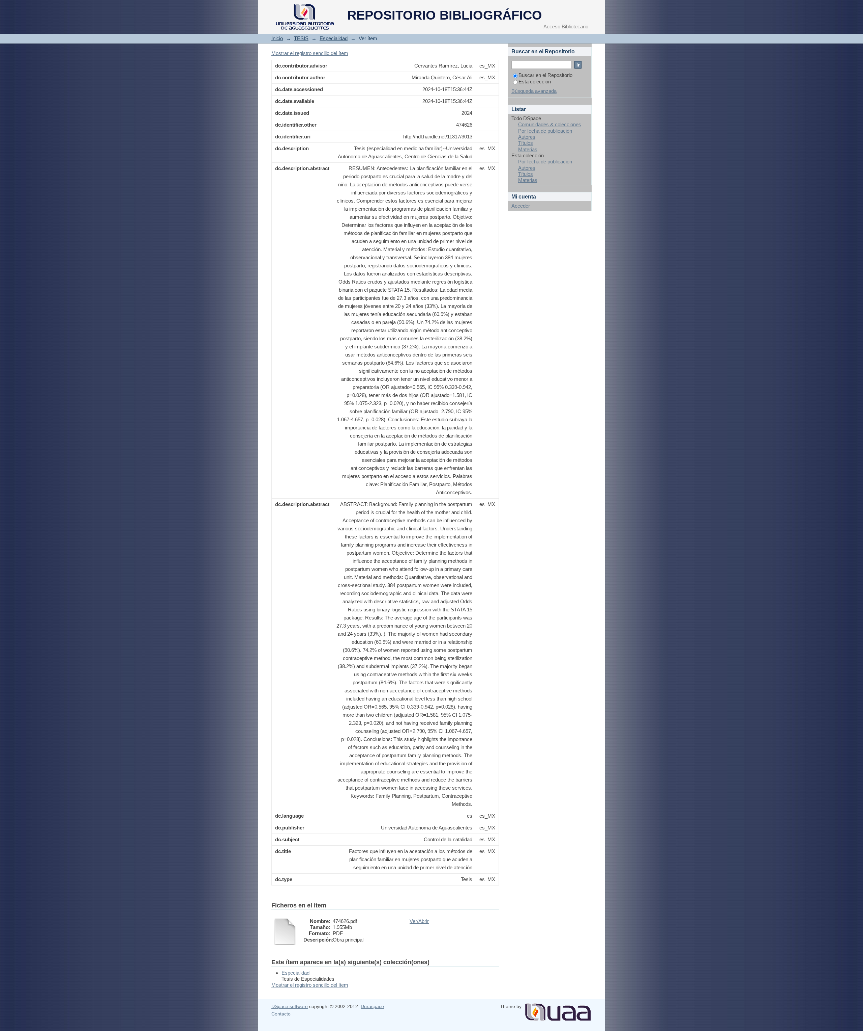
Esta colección (534, 81)
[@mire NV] (558, 1009)
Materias (527, 149)
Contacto (281, 1013)
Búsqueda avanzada (534, 91)
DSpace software (289, 1006)
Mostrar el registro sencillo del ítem (309, 53)
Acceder (520, 206)
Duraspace (372, 1006)
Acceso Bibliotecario (565, 26)
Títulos (525, 143)
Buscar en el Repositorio (545, 75)
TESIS (301, 38)
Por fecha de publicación (545, 131)
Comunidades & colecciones (549, 124)
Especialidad (334, 38)
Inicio (277, 38)
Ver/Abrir (419, 921)
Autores (526, 137)
